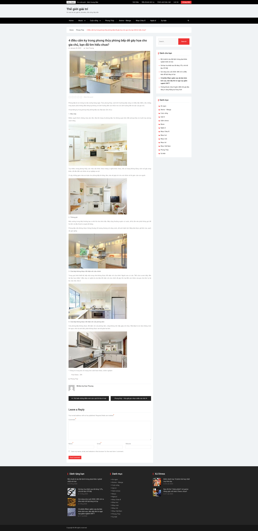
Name (70, 444)
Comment (72, 420)
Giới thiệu (136, 2)
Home (71, 21)
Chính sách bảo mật (164, 2)
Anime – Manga (125, 21)
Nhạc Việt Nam (166, 146)
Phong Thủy (109, 21)
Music (80, 21)
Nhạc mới (164, 139)
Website (128, 444)
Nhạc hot (164, 135)
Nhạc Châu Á (140, 21)
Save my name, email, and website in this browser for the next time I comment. (97, 451)
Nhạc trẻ (163, 142)
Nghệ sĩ (153, 21)
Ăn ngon (163, 106)
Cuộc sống (94, 21)
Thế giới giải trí (77, 9)
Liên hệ (176, 2)
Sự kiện (163, 21)
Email (99, 444)
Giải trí (163, 117)
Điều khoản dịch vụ (148, 2)
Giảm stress (165, 121)
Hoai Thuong (90, 48)
